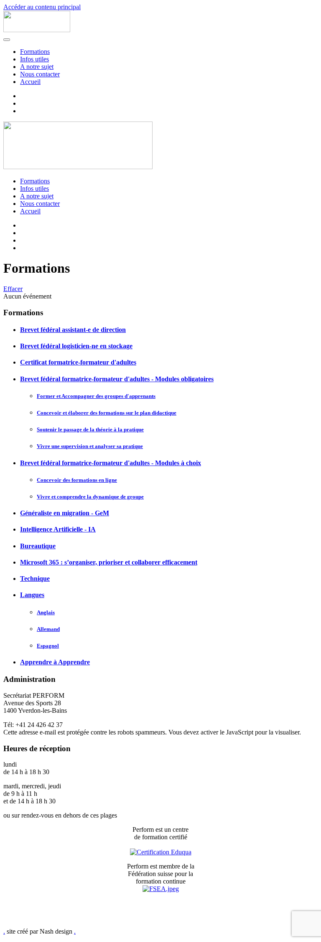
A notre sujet (37, 66)
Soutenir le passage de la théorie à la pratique (90, 429)
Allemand (48, 629)
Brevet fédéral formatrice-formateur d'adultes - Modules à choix (110, 462)
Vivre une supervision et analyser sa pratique (90, 446)
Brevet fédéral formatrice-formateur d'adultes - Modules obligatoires (117, 378)
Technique (35, 578)
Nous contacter (40, 74)
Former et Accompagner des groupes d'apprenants (96, 396)
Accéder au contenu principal (42, 6)
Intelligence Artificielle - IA (58, 529)
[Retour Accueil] (36, 29)
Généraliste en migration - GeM (64, 513)
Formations (35, 51)
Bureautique (38, 546)
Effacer (13, 288)
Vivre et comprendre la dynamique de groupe (90, 497)
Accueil (30, 81)
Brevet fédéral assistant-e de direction (73, 329)
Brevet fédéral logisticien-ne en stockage (76, 345)
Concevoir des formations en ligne (77, 480)
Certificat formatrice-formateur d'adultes (78, 362)
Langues (32, 594)
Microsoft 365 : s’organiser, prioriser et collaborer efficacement (108, 562)
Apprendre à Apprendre (55, 662)
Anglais (46, 612)
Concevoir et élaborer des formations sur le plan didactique (106, 413)
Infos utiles (34, 59)
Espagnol (48, 646)
